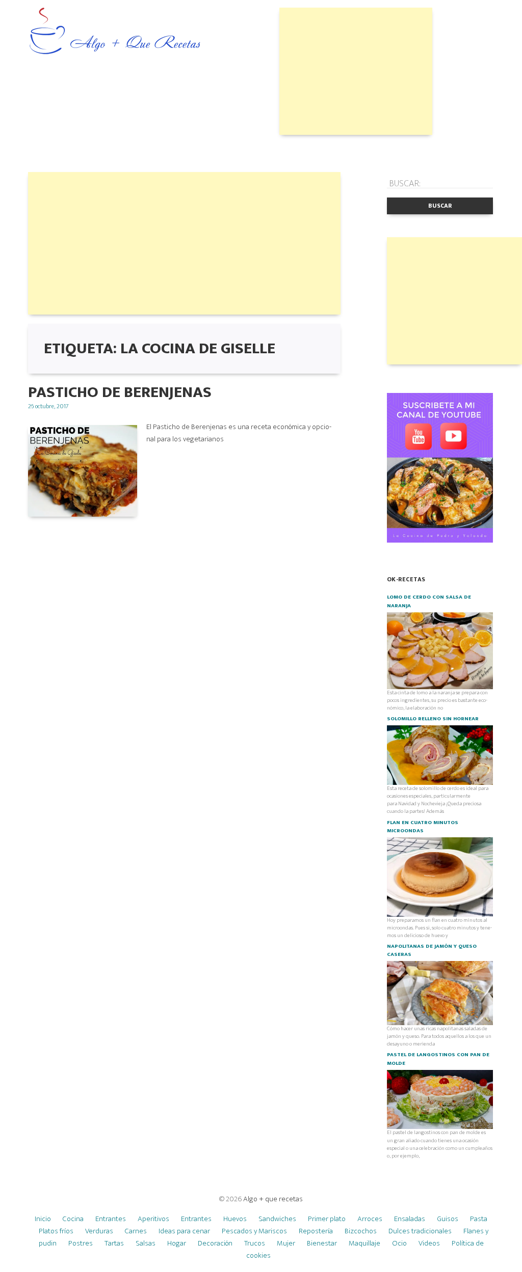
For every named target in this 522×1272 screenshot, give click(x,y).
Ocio (399, 1243)
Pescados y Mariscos (254, 1231)
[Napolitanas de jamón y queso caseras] (440, 992)
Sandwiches (277, 1218)
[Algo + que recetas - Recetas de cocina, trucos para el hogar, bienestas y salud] (115, 32)
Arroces (369, 1218)
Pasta (478, 1218)
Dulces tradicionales (420, 1231)
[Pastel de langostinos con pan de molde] (440, 1099)
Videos (429, 1243)
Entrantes (110, 1218)
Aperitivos (153, 1218)
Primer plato (327, 1218)
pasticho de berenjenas (120, 392)
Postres (80, 1243)
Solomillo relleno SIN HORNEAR (433, 718)
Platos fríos (56, 1231)
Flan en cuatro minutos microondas (422, 826)
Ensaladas (409, 1218)
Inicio (43, 1218)
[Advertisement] (355, 71)
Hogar (176, 1243)
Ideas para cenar (184, 1231)
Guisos (447, 1218)
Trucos (254, 1243)
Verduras (99, 1231)
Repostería (316, 1231)
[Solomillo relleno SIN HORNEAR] (440, 755)
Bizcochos (361, 1231)
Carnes (136, 1231)
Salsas (145, 1243)
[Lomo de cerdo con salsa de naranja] (440, 650)
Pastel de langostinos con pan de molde (438, 1058)
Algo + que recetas (273, 1199)
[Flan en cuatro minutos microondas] (440, 876)
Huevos (235, 1218)
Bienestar (322, 1243)
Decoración (215, 1243)
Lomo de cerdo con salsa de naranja (429, 601)
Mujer (286, 1243)
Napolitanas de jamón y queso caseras (432, 950)
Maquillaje (364, 1243)
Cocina (73, 1218)
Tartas (114, 1243)
